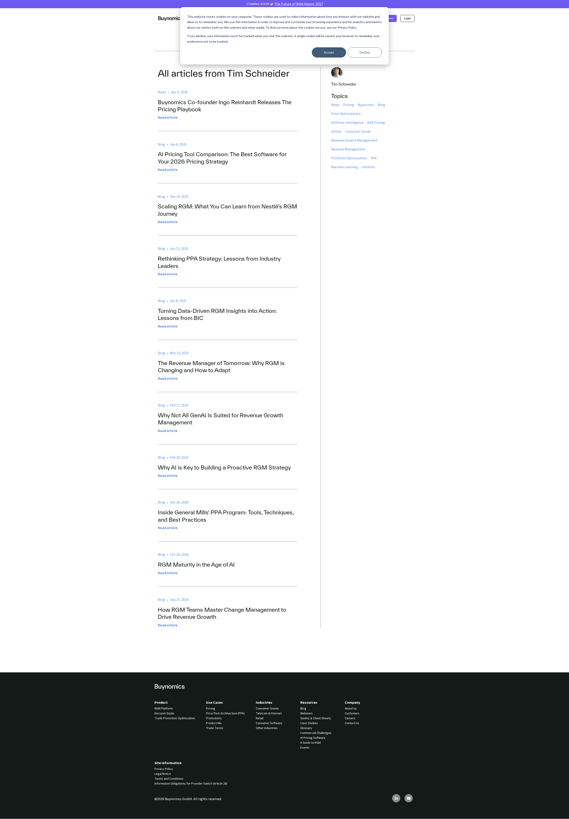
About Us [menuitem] (351, 708)
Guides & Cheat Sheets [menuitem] (315, 718)
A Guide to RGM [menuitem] (310, 743)
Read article (167, 117)
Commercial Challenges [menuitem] (315, 733)
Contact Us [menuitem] (352, 723)
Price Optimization (346, 113)
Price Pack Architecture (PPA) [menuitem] (225, 713)
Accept (329, 52)
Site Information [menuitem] (168, 763)
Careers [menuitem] (350, 718)
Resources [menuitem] (308, 702)
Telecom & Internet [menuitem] (269, 713)
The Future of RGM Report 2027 (298, 4)
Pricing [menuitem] (210, 708)
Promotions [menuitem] (214, 718)
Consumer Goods (358, 131)
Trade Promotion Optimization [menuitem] (174, 718)
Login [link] (407, 18)
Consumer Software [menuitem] (269, 723)
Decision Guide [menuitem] (164, 713)
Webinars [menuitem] (306, 713)
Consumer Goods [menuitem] (267, 708)
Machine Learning (344, 167)
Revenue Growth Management (354, 140)
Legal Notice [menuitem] (162, 774)
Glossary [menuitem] (306, 728)
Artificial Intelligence (347, 122)
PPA (374, 158)
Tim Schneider (343, 84)
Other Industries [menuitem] (267, 728)
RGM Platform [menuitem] (163, 708)
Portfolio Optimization (349, 158)
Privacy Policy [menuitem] (163, 769)
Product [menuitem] (161, 702)
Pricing (348, 104)
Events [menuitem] (304, 747)
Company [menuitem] (352, 702)
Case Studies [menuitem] (309, 723)
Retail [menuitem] (259, 718)
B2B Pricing (376, 122)
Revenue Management (348, 149)
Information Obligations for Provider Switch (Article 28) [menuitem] (190, 783)
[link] (170, 18)
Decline (365, 52)
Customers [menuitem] (352, 713)
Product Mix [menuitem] (214, 723)
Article (336, 131)
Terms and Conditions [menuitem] (169, 779)
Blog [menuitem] (303, 708)
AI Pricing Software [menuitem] (312, 738)
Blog (381, 104)
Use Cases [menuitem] (214, 702)
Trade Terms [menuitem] (214, 728)
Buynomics (366, 104)
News (335, 104)
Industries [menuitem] (264, 702)
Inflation (368, 167)
